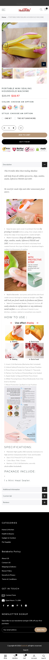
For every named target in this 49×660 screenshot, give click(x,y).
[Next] (44, 45)
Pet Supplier (6, 542)
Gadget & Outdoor (9, 538)
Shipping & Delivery (9, 567)
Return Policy (7, 571)
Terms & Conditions (9, 579)
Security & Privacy (8, 575)
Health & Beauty (8, 534)
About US (5, 558)
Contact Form (11, 595)
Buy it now (25, 142)
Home (4, 17)
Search (25, 650)
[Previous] (5, 45)
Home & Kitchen (8, 530)
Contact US (6, 562)
